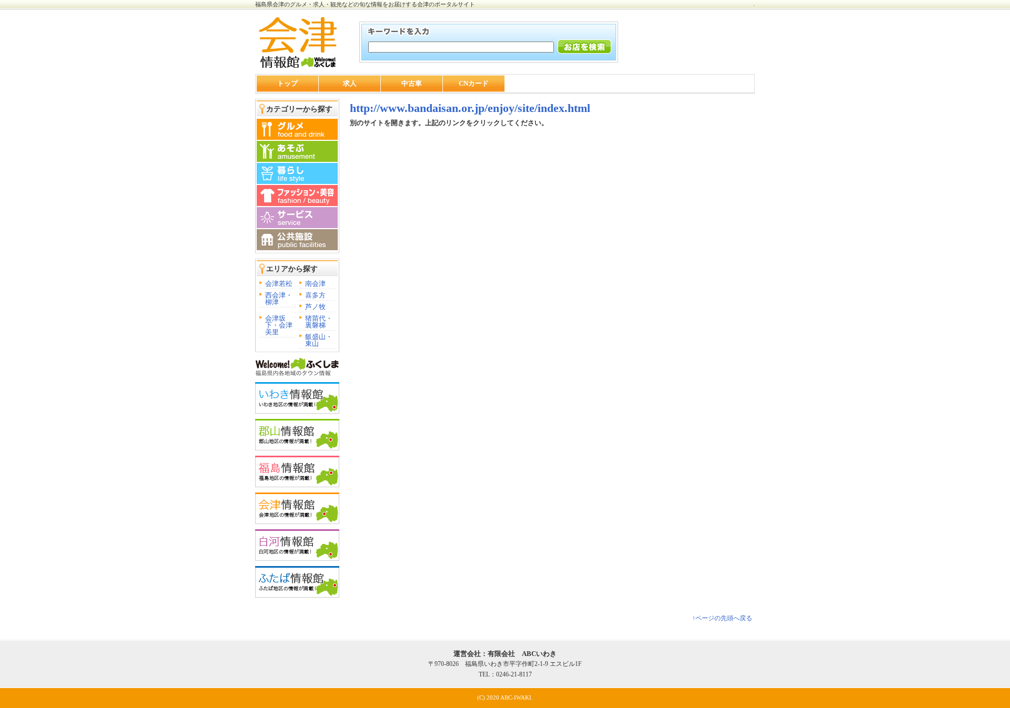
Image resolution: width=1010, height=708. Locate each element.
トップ (287, 83)
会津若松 (278, 284)
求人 (350, 83)
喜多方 (315, 295)
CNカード (474, 83)
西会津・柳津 (278, 298)
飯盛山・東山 (318, 340)
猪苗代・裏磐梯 (318, 321)
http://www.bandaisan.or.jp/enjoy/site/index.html (470, 108)
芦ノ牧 (315, 307)
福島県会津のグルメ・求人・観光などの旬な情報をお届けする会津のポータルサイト (365, 4)
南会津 (315, 284)
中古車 (411, 83)
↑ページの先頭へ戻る (722, 618)
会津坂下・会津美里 (278, 325)
